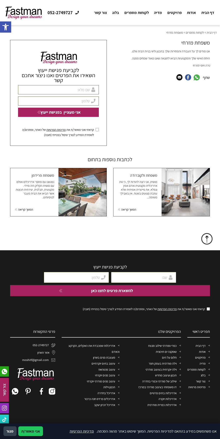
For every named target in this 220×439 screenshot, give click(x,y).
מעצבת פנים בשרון (104, 357)
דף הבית (207, 12)
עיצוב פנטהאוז (106, 369)
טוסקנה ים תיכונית (166, 352)
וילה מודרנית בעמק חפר (163, 363)
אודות (191, 12)
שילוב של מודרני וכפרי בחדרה (159, 381)
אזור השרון (43, 352)
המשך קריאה (128, 209)
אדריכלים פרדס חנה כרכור (99, 399)
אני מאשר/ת (30, 431)
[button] (5, 27)
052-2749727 (41, 345)
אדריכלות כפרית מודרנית (162, 405)
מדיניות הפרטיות (56, 130)
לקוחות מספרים (136, 12)
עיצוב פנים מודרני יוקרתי (101, 381)
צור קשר (100, 12)
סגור (10, 431)
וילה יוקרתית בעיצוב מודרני (161, 369)
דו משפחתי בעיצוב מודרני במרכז (157, 387)
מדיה (158, 12)
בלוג (115, 12)
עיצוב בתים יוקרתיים (103, 363)
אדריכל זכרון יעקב (104, 405)
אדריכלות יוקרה (168, 399)
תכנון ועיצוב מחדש (166, 375)
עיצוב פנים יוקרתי (105, 375)
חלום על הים (169, 357)
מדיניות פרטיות (197, 387)
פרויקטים (174, 12)
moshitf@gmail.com (35, 360)
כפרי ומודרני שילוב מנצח (162, 346)
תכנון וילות (109, 387)
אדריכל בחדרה (106, 393)
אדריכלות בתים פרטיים (163, 393)
